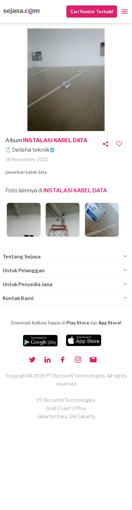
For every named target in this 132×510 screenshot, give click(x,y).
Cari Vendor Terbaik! (91, 11)
